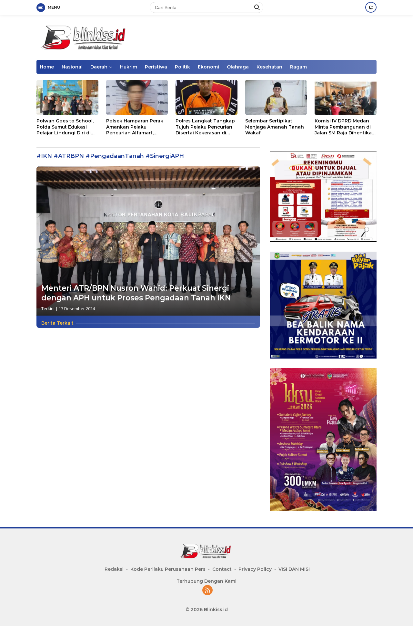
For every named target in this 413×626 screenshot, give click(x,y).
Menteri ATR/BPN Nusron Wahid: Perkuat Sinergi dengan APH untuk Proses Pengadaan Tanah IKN (136, 293)
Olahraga (238, 67)
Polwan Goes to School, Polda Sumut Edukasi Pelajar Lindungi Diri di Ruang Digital (65, 127)
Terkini (48, 308)
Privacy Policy (255, 569)
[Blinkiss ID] (84, 37)
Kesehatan (269, 67)
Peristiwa (156, 67)
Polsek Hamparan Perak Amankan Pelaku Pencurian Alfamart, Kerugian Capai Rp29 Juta (136, 127)
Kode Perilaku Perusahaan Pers (168, 569)
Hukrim (128, 67)
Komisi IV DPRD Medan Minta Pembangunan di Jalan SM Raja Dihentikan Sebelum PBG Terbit (345, 127)
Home (47, 67)
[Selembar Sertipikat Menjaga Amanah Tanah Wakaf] (276, 97)
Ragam (298, 67)
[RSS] (207, 590)
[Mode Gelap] (371, 7)
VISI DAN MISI (294, 569)
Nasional (72, 67)
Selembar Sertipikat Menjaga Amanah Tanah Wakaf (274, 126)
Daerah (98, 67)
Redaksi (114, 569)
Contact (222, 569)
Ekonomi (208, 67)
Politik (182, 67)
